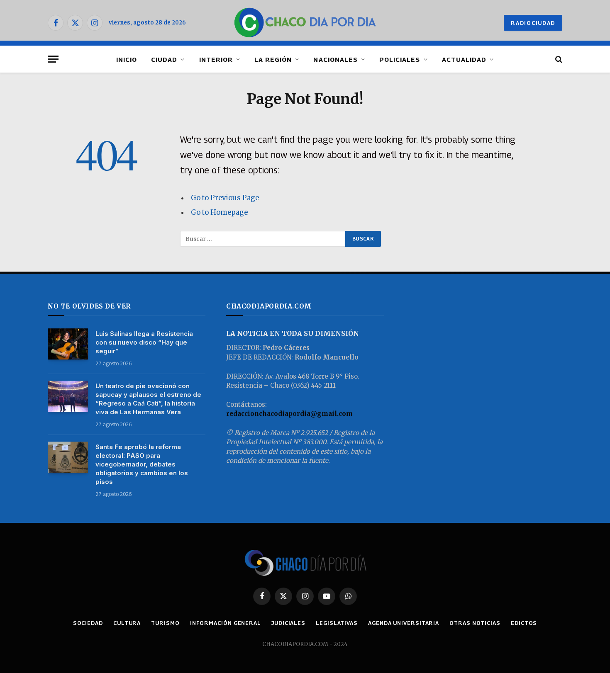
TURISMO (165, 623)
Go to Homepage (219, 212)
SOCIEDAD (88, 623)
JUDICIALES (288, 623)
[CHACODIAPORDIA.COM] (305, 23)
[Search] (558, 59)
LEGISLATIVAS (337, 623)
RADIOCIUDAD (533, 22)
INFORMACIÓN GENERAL (225, 623)
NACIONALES (335, 59)
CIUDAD (164, 59)
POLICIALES (399, 59)
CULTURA (127, 623)
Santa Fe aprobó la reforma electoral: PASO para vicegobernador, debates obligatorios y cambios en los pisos (141, 464)
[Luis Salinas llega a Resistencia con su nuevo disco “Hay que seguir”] (68, 344)
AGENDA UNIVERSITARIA (403, 623)
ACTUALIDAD (464, 59)
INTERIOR (216, 59)
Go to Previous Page (225, 198)
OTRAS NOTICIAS (474, 623)
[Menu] (53, 59)
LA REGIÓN (273, 59)
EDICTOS (524, 623)
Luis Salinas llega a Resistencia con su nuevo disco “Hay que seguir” (144, 342)
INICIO (126, 59)
